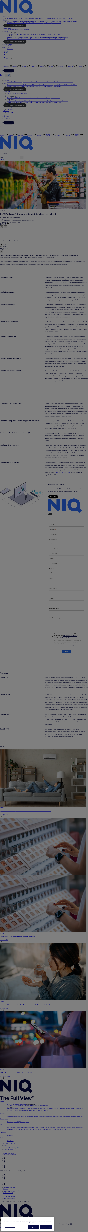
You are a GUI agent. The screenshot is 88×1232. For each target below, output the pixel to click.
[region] (27, 1224)
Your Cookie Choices (10, 1227)
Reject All (33, 1227)
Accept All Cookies (46, 1227)
